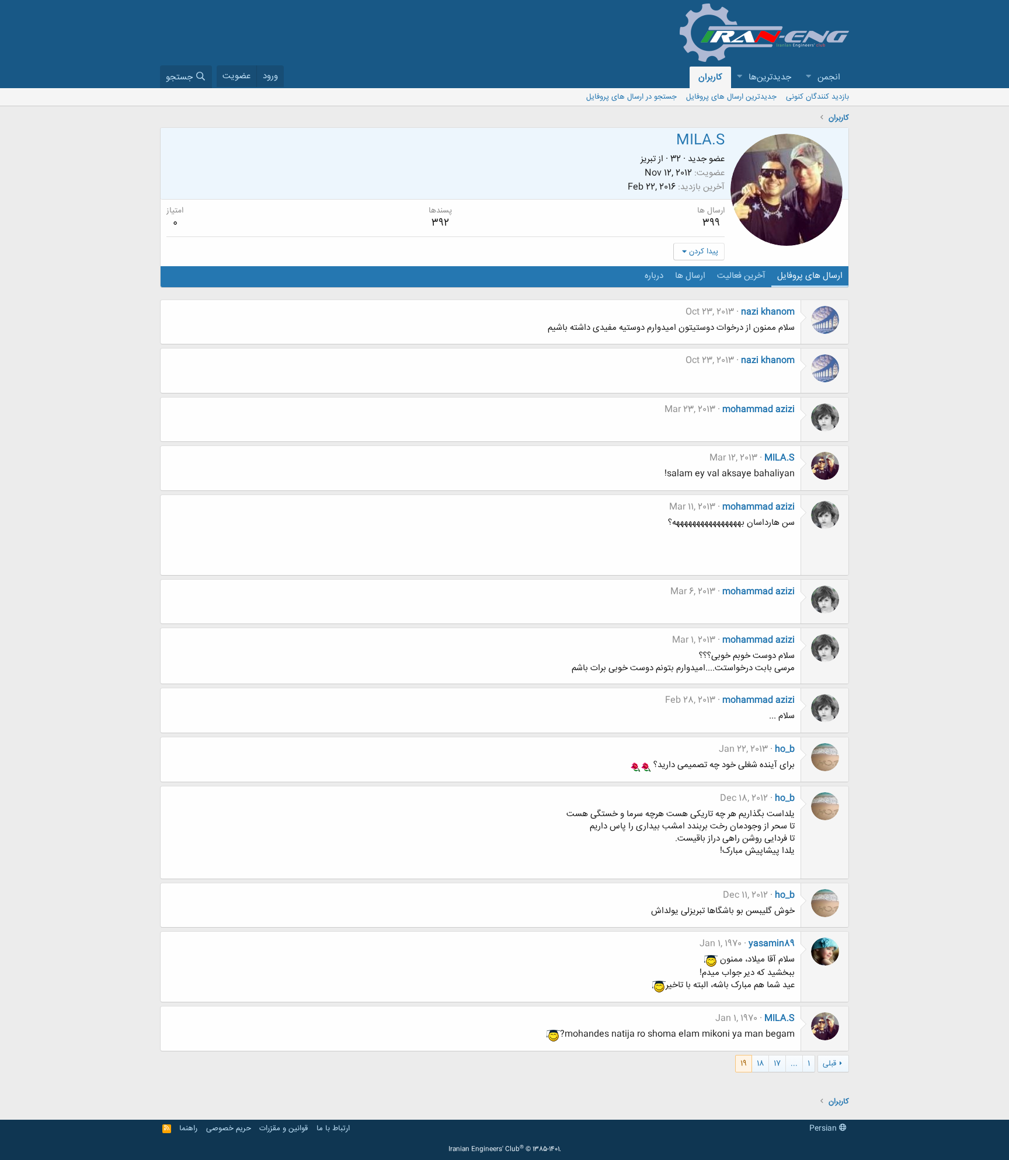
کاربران (710, 77)
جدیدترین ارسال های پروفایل (731, 96)
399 (711, 223)
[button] (808, 77)
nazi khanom (768, 312)
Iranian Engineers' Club (504, 1149)
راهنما (188, 1128)
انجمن (828, 77)
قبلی (829, 1063)
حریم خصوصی (228, 1128)
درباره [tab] (654, 276)
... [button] (794, 1063)
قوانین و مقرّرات (283, 1128)
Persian (824, 1128)
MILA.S (779, 458)
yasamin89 (772, 943)
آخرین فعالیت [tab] (741, 276)
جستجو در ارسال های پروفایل (631, 96)
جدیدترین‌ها (770, 77)
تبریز (648, 159)
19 (743, 1063)
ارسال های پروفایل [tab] (810, 276)
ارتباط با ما (333, 1128)
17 (777, 1063)
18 (760, 1063)
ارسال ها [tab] (690, 276)
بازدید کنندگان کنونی (817, 96)
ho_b (785, 749)
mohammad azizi (758, 409)
